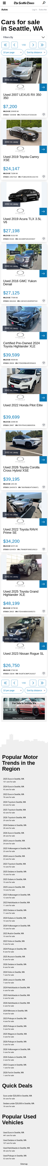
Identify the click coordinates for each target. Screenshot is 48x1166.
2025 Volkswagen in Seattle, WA (16, 849)
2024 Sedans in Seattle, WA (14, 826)
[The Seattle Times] (24, 3)
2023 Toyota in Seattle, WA (14, 865)
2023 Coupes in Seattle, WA (14, 1066)
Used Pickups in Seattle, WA (15, 1157)
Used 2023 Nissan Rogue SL (23, 653)
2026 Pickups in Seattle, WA (15, 1043)
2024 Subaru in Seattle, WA (14, 919)
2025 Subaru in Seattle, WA (14, 880)
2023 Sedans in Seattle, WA (14, 911)
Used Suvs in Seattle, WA (13, 1133)
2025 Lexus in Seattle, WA (14, 888)
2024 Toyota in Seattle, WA (14, 803)
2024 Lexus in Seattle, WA (14, 857)
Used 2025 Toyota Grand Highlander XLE (20, 593)
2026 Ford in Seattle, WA (13, 1074)
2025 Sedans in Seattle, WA (14, 873)
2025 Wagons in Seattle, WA (15, 1035)
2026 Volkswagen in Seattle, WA (16, 1050)
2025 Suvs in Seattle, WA (13, 780)
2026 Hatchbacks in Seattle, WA (16, 1004)
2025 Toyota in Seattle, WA (14, 811)
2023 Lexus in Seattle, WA (14, 842)
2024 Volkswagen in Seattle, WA (16, 927)
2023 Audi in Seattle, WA (13, 934)
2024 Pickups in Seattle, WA (15, 950)
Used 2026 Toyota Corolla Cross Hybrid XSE (21, 469)
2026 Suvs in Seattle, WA (13, 834)
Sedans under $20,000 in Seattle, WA (18, 1104)
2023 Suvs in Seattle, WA (13, 795)
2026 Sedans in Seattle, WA (14, 965)
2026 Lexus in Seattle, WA (14, 981)
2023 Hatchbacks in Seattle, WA (16, 903)
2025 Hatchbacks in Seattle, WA (16, 996)
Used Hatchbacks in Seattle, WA (16, 1149)
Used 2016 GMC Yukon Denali (20, 282)
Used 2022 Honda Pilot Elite (23, 405)
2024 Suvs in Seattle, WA (13, 788)
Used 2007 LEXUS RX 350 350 (22, 96)
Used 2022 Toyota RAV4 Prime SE (20, 531)
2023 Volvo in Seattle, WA (14, 942)
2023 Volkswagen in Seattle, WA (16, 896)
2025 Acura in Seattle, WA (14, 958)
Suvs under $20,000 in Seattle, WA (17, 1097)
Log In (34, 9)
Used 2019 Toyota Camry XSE (21, 158)
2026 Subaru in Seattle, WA (14, 1058)
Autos (4, 9)
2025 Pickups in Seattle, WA (15, 1027)
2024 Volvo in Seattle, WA (14, 973)
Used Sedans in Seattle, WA (14, 1141)
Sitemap (24, 1164)
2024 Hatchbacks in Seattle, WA (16, 989)
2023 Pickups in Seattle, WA (15, 1019)
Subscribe (43, 9)
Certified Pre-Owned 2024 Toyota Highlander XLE (21, 345)
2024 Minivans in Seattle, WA (15, 1012)
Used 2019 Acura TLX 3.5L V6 (22, 220)
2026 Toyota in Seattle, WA (14, 818)
